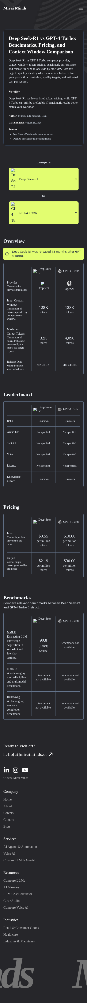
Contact (8, 819)
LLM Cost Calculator (17, 894)
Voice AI (9, 853)
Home (7, 799)
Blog (6, 826)
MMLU (11, 632)
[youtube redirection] (25, 770)
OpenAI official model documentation (32, 138)
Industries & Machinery (19, 941)
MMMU (12, 668)
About (7, 806)
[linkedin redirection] (6, 770)
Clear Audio (11, 901)
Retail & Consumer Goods (21, 928)
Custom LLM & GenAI (19, 860)
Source (43, 651)
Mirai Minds (15, 8)
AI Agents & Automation (20, 846)
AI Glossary (11, 887)
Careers (8, 813)
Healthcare (10, 934)
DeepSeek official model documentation (33, 134)
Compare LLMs (14, 880)
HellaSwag (13, 697)
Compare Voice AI (15, 907)
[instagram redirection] (16, 770)
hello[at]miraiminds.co (25, 754)
